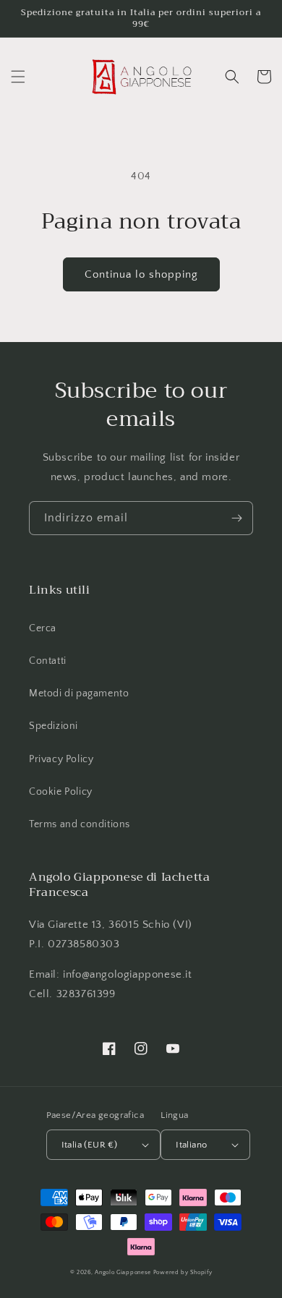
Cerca (42, 628)
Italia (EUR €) (89, 1145)
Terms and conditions (79, 824)
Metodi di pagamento (79, 693)
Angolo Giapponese (123, 1272)
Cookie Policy (61, 792)
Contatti (48, 661)
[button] (18, 77)
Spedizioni (53, 726)
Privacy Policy (61, 759)
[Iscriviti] (236, 518)
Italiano (191, 1145)
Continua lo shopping (141, 274)
